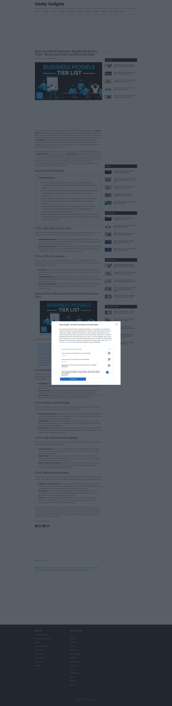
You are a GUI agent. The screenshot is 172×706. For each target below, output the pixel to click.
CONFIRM (73, 379)
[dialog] (86, 353)
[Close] (117, 325)
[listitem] (86, 349)
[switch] (108, 353)
